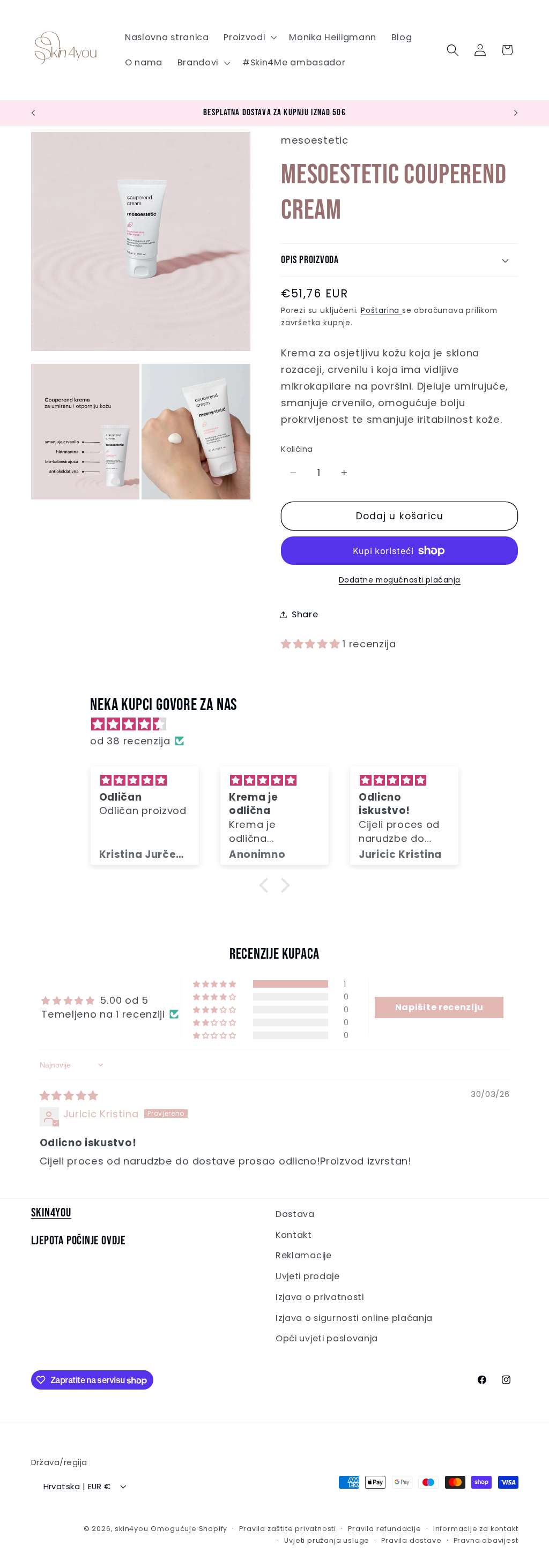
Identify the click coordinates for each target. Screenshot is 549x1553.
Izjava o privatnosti (320, 1297)
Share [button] (305, 614)
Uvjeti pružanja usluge (326, 1540)
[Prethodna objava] (33, 113)
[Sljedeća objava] (516, 113)
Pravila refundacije (384, 1528)
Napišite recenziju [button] (439, 1007)
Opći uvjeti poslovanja (327, 1338)
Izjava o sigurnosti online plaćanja (354, 1318)
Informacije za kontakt (475, 1528)
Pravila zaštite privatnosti (287, 1528)
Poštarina (381, 310)
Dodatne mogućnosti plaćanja (400, 580)
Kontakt (294, 1235)
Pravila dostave (411, 1540)
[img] (279, 724)
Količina (297, 448)
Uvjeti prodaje (308, 1276)
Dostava (295, 1214)
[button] (248, 37)
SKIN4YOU (51, 1212)
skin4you (131, 1528)
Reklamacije (304, 1255)
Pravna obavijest (486, 1540)
